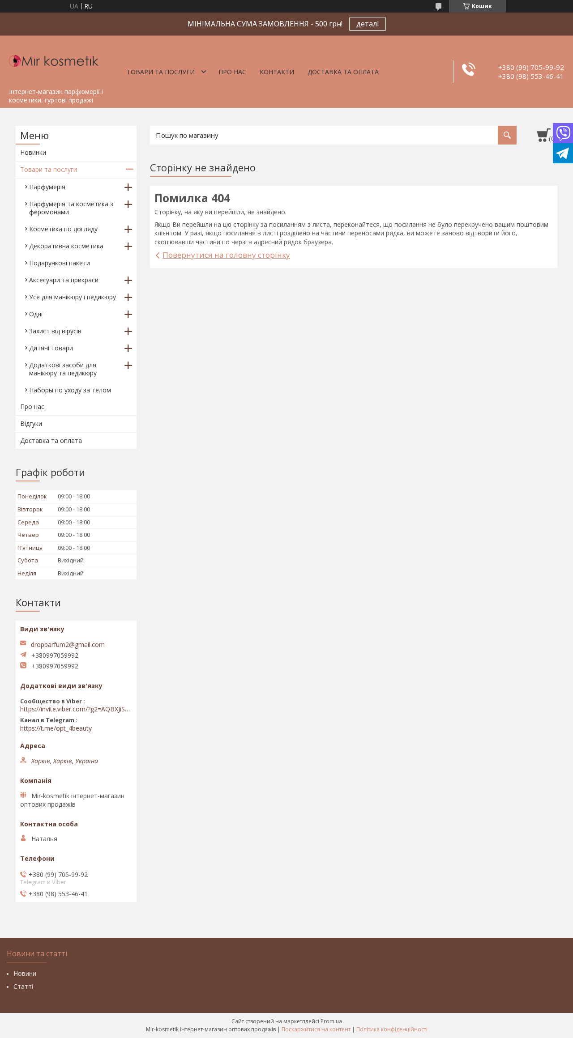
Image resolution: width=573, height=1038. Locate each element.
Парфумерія (47, 187)
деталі (367, 24)
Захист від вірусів (55, 331)
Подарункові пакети (59, 263)
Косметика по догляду (63, 229)
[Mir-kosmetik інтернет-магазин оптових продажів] (53, 59)
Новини (24, 973)
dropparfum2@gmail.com (68, 645)
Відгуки (31, 423)
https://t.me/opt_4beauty (56, 728)
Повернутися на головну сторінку (226, 255)
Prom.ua (331, 1021)
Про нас (232, 72)
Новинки (33, 152)
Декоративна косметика (66, 246)
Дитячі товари (51, 348)
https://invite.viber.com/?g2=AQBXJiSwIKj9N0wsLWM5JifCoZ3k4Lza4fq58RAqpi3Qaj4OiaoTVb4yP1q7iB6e (76, 709)
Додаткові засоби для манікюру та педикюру (63, 369)
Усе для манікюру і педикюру (72, 297)
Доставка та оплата (343, 72)
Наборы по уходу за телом (70, 390)
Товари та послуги (161, 72)
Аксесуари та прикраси (63, 280)
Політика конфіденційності (392, 1029)
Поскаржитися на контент (316, 1029)
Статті (23, 986)
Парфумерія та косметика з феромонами (71, 208)
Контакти (277, 72)
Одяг (36, 314)
